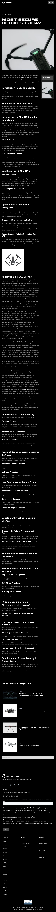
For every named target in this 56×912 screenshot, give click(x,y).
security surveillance (26, 77)
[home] (7, 3)
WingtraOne (16, 370)
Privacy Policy (38, 909)
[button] (52, 2)
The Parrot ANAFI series (24, 389)
